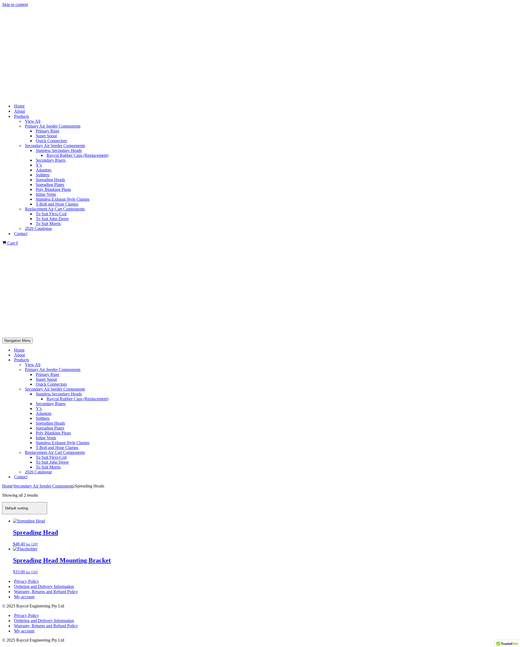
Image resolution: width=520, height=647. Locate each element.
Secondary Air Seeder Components (44, 486)
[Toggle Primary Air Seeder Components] (515, 370)
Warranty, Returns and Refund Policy (46, 591)
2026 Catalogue (38, 228)
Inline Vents (46, 194)
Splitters (43, 175)
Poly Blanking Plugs (53, 189)
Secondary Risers (51, 160)
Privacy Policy (26, 581)
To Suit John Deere (52, 218)
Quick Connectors (51, 140)
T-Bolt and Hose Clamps (57, 204)
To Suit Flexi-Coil (51, 214)
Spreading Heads (50, 179)
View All (32, 121)
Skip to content (15, 4)
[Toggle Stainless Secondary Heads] (515, 394)
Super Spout (46, 136)
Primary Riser (47, 131)
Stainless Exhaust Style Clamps (62, 199)
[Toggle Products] (515, 360)
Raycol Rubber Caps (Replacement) (77, 155)
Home (19, 106)
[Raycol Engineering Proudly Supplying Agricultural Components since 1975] (260, 53)
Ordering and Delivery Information (44, 586)
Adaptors (43, 170)
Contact (20, 233)
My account (24, 596)
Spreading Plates (50, 184)
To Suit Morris (48, 223)
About (19, 111)
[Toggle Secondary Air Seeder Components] (515, 389)
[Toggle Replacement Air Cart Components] (515, 452)
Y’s (39, 165)
